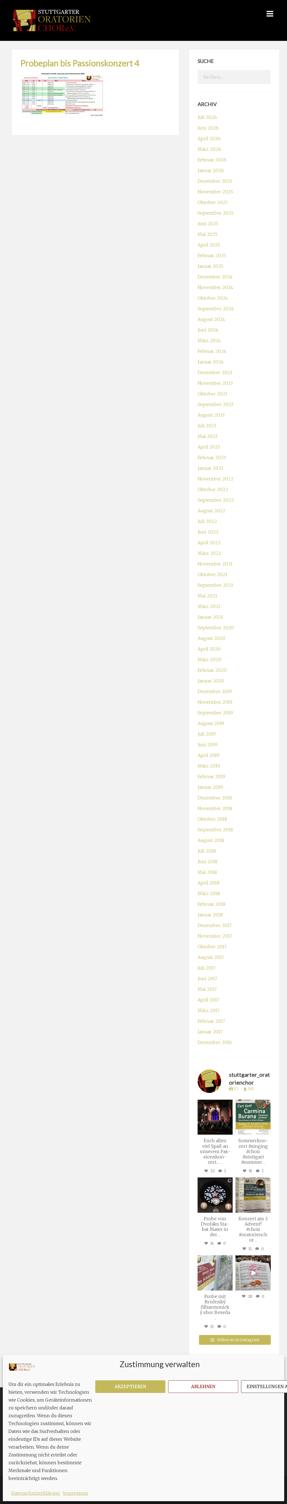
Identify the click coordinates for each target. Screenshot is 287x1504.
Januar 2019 (210, 787)
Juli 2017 (207, 968)
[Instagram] (229, 1131)
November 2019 (215, 702)
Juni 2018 (207, 861)
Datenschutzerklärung (35, 1493)
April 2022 (209, 542)
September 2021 (215, 585)
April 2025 (209, 245)
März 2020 (209, 659)
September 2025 (215, 213)
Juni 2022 (208, 532)
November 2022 (215, 479)
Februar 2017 (211, 1021)
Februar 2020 (212, 670)
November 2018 (215, 808)
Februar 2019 (211, 776)
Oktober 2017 (212, 946)
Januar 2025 (210, 266)
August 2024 (211, 319)
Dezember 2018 (215, 798)
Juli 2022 (207, 521)
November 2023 (215, 383)
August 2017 (211, 957)
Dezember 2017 (215, 925)
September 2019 (215, 712)
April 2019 (208, 755)
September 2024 (216, 308)
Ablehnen (203, 1386)
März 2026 (209, 149)
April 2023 (209, 447)
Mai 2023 (207, 436)
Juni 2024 (208, 330)
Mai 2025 (207, 234)
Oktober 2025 (213, 202)
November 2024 (215, 287)
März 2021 (209, 606)
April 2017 (208, 1000)
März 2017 (209, 1010)
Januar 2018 (210, 915)
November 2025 (215, 191)
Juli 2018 (207, 851)
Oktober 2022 (213, 489)
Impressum (75, 1493)
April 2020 (209, 649)
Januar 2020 (211, 681)
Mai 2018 (207, 872)
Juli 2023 (207, 425)
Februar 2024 (212, 351)
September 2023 (215, 404)
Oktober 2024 (213, 298)
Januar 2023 (210, 468)
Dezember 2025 (215, 181)
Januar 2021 (210, 617)
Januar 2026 (211, 170)
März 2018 (209, 893)
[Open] (215, 1117)
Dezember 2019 (215, 691)
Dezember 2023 (215, 372)
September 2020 (216, 627)
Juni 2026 (208, 128)
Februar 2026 (212, 160)
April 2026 (209, 138)
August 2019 (211, 723)
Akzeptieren (130, 1386)
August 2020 (211, 638)
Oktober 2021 (212, 574)
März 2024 (209, 340)
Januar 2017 (210, 1031)
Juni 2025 (208, 223)
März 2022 (209, 553)
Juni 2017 (207, 978)
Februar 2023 (212, 457)
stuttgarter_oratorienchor (215, 1104)
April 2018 (208, 883)
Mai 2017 (207, 989)
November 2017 (215, 936)
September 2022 (216, 500)
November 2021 (215, 564)
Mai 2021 (207, 596)
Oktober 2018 (212, 819)
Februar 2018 (211, 904)
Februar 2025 (212, 255)
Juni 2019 (207, 744)
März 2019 (209, 766)
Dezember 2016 (215, 1042)
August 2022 (211, 510)
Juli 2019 (207, 734)
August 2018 (211, 840)
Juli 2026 (207, 117)
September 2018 (215, 829)
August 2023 (211, 415)
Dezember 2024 (215, 277)
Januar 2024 (211, 362)
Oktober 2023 (212, 393)
